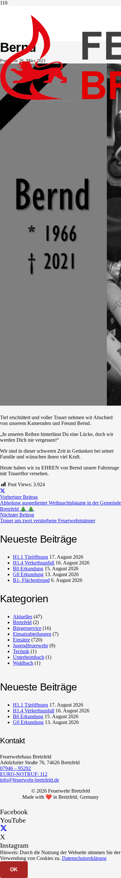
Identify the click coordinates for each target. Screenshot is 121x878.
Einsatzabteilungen (32, 634)
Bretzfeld (22, 622)
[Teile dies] (2, 491)
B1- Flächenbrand (31, 580)
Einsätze (21, 639)
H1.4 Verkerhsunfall (33, 562)
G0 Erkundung (28, 574)
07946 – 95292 (15, 768)
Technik (21, 651)
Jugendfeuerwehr (30, 645)
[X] (3, 829)
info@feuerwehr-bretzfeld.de (29, 780)
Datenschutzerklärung (84, 858)
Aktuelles (22, 616)
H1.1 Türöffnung (30, 557)
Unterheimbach (28, 657)
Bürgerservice (27, 628)
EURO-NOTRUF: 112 (23, 774)
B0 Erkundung (28, 568)
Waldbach (23, 663)
